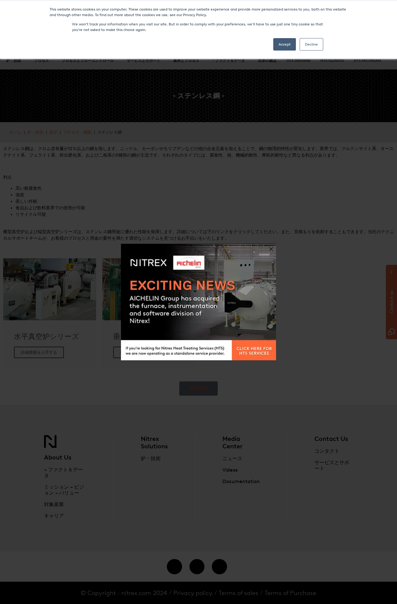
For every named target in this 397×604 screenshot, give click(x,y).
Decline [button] (311, 44)
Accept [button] (285, 44)
